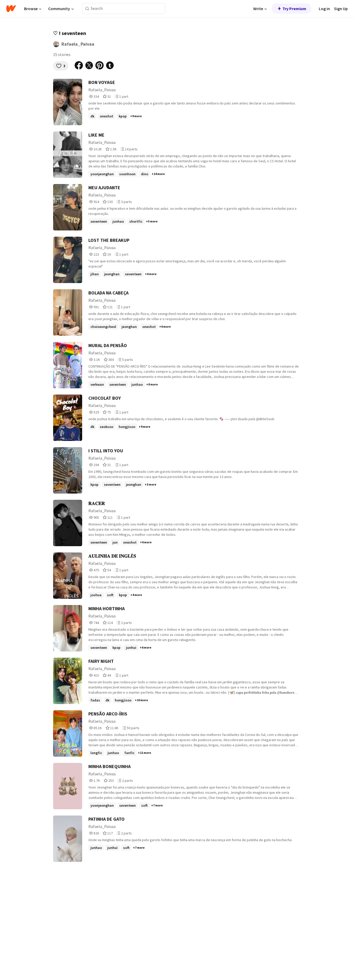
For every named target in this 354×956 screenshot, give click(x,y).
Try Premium (294, 8)
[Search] (87, 9)
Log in (324, 8)
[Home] (11, 8)
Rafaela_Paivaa (77, 44)
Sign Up (341, 8)
